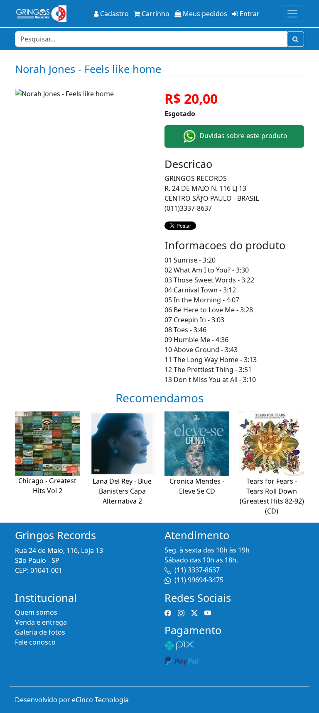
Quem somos (36, 612)
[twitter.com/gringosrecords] (194, 612)
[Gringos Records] (40, 13)
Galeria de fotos (40, 632)
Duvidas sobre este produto (242, 135)
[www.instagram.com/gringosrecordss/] (181, 612)
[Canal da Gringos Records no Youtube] (207, 612)
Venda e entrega (41, 622)
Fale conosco (35, 642)
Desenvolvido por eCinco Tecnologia (72, 699)
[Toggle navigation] (292, 13)
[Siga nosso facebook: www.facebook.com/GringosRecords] (167, 612)
